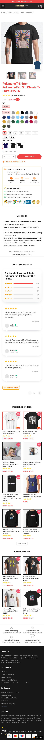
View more (22, 543)
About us (4, 671)
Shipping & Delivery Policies (10, 692)
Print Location (7, 140)
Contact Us (4, 701)
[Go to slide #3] (33, 75)
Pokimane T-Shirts (27, 13)
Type (4, 103)
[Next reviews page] (40, 393)
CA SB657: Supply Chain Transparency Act (14, 683)
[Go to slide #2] (22, 75)
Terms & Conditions (7, 674)
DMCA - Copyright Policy (9, 680)
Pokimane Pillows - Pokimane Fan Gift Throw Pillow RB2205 (10, 464)
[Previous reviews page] (30, 393)
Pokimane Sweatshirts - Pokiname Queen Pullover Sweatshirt (31, 531)
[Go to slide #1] (11, 75)
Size (3, 130)
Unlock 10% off (4, 731)
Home (3, 13)
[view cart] (41, 6)
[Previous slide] (4, 43)
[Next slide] (40, 43)
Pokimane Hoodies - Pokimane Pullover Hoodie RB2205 (10, 531)
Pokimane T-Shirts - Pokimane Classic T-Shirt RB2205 (10, 578)
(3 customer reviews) (18, 95)
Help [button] (40, 737)
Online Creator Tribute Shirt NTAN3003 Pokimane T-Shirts (31, 611)
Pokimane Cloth (13, 13)
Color (4, 109)
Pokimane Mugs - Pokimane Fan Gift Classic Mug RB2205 (32, 464)
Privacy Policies (6, 677)
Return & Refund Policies (9, 698)
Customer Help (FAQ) (8, 703)
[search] (38, 6)
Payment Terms (6, 695)
